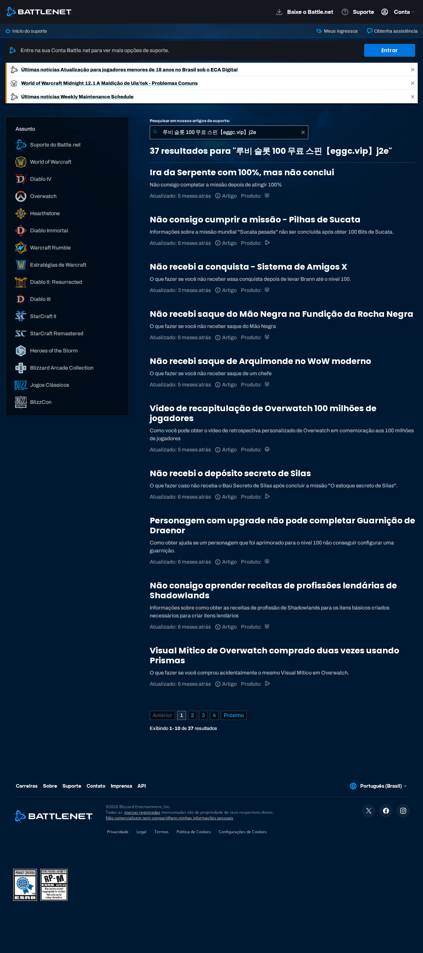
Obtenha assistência (395, 31)
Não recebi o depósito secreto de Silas (230, 473)
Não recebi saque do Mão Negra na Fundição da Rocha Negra (281, 314)
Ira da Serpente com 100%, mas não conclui (242, 172)
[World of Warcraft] (267, 196)
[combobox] (229, 132)
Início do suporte (29, 31)
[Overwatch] (267, 449)
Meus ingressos (340, 31)
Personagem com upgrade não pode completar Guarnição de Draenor (282, 525)
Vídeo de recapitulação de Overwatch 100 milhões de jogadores (263, 413)
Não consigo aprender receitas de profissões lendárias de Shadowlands (273, 590)
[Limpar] (303, 132)
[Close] (413, 69)
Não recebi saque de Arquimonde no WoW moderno (260, 361)
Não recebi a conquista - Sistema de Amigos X (248, 267)
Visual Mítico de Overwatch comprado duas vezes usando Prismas (274, 655)
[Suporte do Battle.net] (267, 243)
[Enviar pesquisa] (155, 132)
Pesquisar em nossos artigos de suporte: (190, 120)
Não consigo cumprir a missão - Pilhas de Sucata (255, 219)
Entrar (389, 50)
